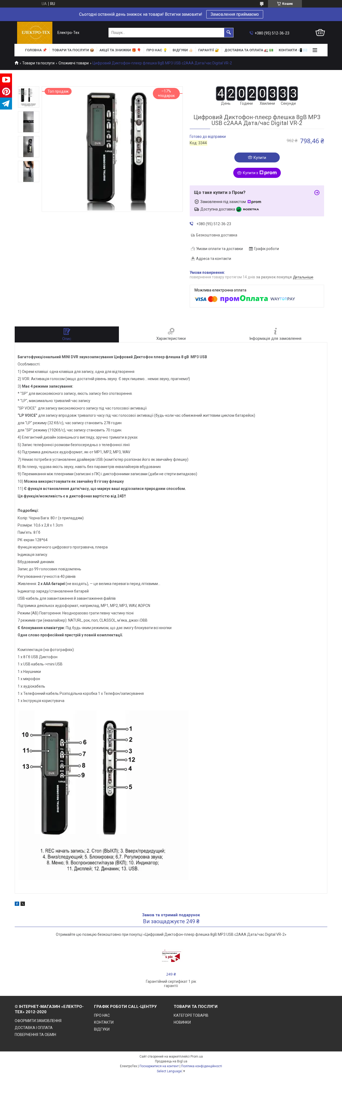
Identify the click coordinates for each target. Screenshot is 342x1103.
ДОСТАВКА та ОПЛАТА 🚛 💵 (248, 50)
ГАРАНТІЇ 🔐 (208, 50)
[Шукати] (228, 32)
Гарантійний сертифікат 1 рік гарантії (171, 983)
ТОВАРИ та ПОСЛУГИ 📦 (73, 50)
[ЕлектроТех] (34, 32)
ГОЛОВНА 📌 (36, 50)
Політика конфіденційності (201, 1066)
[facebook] (17, 904)
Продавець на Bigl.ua (171, 1061)
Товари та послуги (38, 63)
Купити (260, 157)
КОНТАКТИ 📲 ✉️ (293, 50)
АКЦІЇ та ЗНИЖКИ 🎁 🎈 (120, 50)
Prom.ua (197, 1056)
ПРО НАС (102, 1015)
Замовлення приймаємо (235, 14)
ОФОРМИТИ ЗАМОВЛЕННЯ (38, 1021)
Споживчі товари (74, 63)
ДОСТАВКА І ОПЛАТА (34, 1028)
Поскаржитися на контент (159, 1066)
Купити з (250, 173)
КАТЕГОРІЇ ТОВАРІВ (191, 1015)
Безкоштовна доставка (216, 235)
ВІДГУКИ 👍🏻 (183, 50)
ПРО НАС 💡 (156, 50)
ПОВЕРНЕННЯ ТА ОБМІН (35, 1034)
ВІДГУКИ (102, 1029)
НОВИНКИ (182, 1022)
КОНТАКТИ (104, 1022)
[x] (23, 904)
